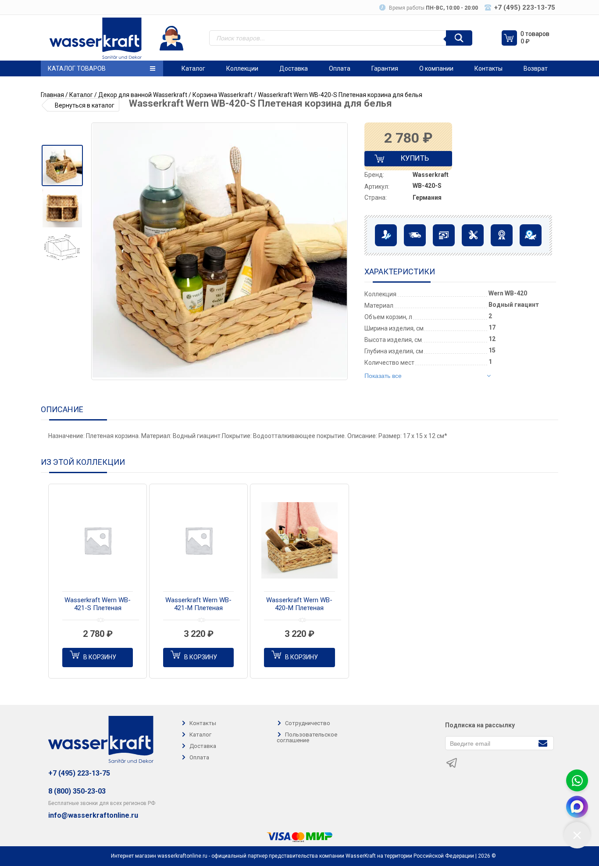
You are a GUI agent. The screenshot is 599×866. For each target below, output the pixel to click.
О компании (436, 68)
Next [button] (340, 251)
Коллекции (242, 68)
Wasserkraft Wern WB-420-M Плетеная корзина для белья (299, 604)
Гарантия (384, 68)
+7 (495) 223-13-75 (79, 773)
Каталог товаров (77, 68)
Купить (407, 160)
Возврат (536, 68)
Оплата (339, 68)
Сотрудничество (307, 723)
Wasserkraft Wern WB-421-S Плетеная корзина (97, 604)
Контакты (488, 68)
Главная (52, 94)
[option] (62, 165)
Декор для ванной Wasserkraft (142, 94)
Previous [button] (101, 251)
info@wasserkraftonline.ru (93, 815)
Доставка (293, 68)
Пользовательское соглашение (307, 737)
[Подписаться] (542, 742)
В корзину (99, 657)
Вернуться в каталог (84, 105)
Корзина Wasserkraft (223, 94)
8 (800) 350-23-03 (77, 791)
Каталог (193, 68)
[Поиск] (459, 38)
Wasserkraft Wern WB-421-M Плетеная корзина (198, 604)
